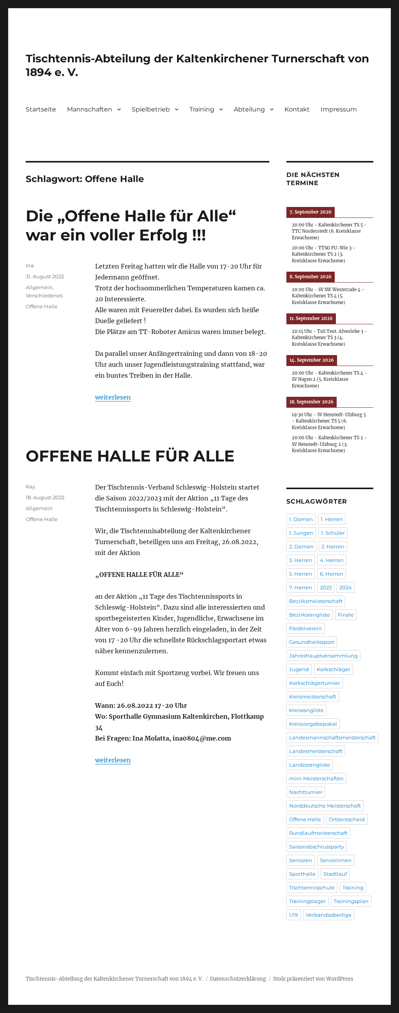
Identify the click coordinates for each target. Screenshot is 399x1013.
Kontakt (297, 109)
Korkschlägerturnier (314, 683)
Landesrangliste (309, 765)
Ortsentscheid (347, 819)
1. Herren (332, 519)
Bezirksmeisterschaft (316, 601)
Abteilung (249, 109)
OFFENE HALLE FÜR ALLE (130, 455)
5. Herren (300, 574)
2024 (345, 587)
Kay (30, 486)
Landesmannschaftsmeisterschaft (332, 737)
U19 (293, 915)
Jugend (299, 669)
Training (201, 109)
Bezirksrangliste (309, 615)
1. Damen (301, 519)
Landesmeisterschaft (316, 751)
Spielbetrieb (151, 109)
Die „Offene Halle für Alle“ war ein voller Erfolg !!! (131, 225)
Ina (30, 265)
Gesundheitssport (311, 642)
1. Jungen (301, 533)
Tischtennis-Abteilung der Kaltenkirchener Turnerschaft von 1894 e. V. (114, 979)
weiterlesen (113, 397)
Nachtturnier (305, 792)
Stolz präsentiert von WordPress (313, 979)
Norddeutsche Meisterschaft (325, 806)
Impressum (339, 109)
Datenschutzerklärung (238, 979)
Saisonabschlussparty (316, 846)
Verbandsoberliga (328, 915)
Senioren (300, 860)
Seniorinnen (335, 860)
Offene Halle (42, 306)
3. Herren (300, 560)
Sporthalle (302, 874)
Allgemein (39, 287)
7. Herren (300, 587)
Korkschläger (333, 669)
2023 (326, 587)
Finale (346, 615)
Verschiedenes (44, 295)
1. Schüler (333, 533)
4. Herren (332, 560)
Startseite (41, 109)
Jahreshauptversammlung (323, 655)
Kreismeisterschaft (312, 696)
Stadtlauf (335, 874)
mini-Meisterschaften (316, 778)
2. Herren (332, 546)
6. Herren (331, 574)
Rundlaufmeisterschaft (318, 833)
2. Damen (301, 546)
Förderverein (305, 628)
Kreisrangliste (306, 710)
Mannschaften (89, 109)
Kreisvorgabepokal (313, 724)
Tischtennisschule (312, 887)
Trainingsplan (351, 901)
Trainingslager (307, 901)
